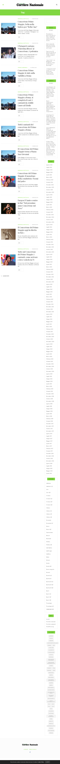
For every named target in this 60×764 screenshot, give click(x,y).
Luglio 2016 (49, 466)
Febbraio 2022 (49, 299)
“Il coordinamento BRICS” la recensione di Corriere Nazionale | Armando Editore (51, 130)
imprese (49, 670)
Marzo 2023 (49, 267)
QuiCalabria (49, 547)
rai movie (51, 711)
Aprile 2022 (49, 294)
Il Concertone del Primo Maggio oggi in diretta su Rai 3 (28, 230)
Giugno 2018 (49, 408)
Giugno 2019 (49, 379)
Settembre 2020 (50, 341)
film (54, 668)
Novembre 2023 (50, 247)
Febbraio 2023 (49, 269)
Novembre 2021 (50, 306)
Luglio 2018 (49, 406)
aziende (51, 636)
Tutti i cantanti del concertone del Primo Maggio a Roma (27, 127)
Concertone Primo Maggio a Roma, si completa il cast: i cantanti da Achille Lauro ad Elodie (26, 100)
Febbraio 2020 (49, 359)
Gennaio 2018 (49, 421)
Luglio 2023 (49, 257)
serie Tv (51, 721)
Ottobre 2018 (49, 398)
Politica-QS (49, 544)
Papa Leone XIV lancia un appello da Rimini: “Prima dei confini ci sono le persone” (51, 54)
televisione (51, 730)
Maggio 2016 (49, 471)
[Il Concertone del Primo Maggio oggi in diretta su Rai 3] (8, 234)
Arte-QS (48, 492)
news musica (51, 687)
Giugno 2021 (49, 319)
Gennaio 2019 (49, 391)
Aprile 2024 (49, 234)
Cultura (48, 508)
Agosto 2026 (49, 165)
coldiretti (51, 650)
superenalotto (51, 725)
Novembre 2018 (50, 396)
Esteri (47, 526)
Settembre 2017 (50, 431)
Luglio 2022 (49, 286)
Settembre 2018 (50, 401)
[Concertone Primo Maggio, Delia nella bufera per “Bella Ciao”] (8, 28)
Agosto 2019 (49, 374)
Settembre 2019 (50, 371)
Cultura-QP (49, 514)
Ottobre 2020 (49, 339)
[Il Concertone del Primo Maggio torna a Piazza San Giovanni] (8, 155)
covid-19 (51, 654)
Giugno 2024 (49, 229)
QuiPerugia (49, 551)
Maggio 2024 (49, 232)
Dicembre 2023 (49, 244)
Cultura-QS (49, 517)
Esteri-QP (48, 529)
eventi (51, 665)
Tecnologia (49, 603)
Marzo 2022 (49, 296)
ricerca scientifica (51, 716)
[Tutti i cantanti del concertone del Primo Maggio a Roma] (8, 131)
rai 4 (53, 706)
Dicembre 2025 (50, 184)
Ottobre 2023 (49, 249)
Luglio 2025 (49, 197)
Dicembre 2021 (49, 304)
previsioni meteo (51, 696)
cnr (54, 645)
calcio (51, 638)
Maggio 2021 (49, 321)
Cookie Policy (41, 762)
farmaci (49, 668)
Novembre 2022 (50, 276)
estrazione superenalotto (51, 663)
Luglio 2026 (49, 167)
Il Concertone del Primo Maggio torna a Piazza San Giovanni (28, 152)
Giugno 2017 (49, 438)
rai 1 (49, 704)
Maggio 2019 (49, 381)
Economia (48, 520)
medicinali (51, 672)
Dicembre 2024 (50, 214)
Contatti (26, 749)
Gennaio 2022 (49, 301)
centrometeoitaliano (52, 643)
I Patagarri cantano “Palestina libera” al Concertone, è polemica (28, 49)
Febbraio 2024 (49, 239)
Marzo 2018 (49, 416)
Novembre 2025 (50, 187)
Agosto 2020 (49, 344)
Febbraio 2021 (49, 329)
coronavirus (51, 652)
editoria (51, 657)
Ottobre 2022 (49, 279)
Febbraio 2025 (49, 209)
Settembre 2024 (50, 222)
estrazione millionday (51, 660)
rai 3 (49, 706)
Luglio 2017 (49, 436)
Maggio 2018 (49, 411)
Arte (47, 489)
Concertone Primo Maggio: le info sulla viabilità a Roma (26, 73)
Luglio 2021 (49, 316)
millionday (51, 677)
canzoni (51, 640)
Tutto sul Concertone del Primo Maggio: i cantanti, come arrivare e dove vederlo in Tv (28, 255)
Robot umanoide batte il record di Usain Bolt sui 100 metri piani (50, 46)
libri (54, 670)
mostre (51, 682)
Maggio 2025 (49, 202)
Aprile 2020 (49, 354)
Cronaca (20, 67)
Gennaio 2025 (49, 212)
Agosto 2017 (49, 433)
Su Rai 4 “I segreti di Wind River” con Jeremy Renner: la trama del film (50, 152)
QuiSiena (48, 554)
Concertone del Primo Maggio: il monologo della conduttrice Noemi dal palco (28, 177)
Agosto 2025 (49, 194)
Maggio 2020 (49, 351)
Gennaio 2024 (49, 242)
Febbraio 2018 (49, 418)
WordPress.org (50, 626)
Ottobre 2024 (49, 219)
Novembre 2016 (50, 456)
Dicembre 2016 (49, 453)
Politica (48, 541)
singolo (51, 723)
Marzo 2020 (49, 356)
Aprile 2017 (49, 443)
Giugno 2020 (49, 349)
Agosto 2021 (49, 314)
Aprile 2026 (49, 174)
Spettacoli (26, 18)
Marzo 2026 (49, 177)
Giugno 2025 (49, 199)
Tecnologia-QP (50, 606)
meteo (51, 675)
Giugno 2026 (49, 170)
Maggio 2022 (49, 291)
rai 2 (53, 704)
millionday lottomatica (51, 680)
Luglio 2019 (49, 376)
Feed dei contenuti (50, 621)
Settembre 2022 (50, 281)
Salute (47, 557)
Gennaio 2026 (49, 182)
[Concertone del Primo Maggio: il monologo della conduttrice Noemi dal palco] (8, 181)
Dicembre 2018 (49, 393)
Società (48, 572)
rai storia (51, 713)
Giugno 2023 (49, 259)
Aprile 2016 (49, 473)
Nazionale (20, 18)
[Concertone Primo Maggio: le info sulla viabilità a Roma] (8, 77)
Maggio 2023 (49, 262)
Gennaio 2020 (49, 361)
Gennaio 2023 (49, 272)
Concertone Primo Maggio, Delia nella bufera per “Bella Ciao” (27, 24)
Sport (47, 591)
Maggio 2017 (49, 441)
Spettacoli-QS (49, 587)
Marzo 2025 (49, 207)
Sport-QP (48, 597)
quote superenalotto (51, 701)
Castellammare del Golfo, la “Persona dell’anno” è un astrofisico (50, 89)
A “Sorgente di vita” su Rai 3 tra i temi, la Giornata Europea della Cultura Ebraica (51, 71)
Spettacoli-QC (49, 581)
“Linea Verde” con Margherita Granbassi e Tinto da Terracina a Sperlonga (50, 62)
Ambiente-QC (49, 486)
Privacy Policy (32, 749)
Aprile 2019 (49, 383)
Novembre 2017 (50, 426)
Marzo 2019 (49, 386)
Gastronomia (49, 532)
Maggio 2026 (49, 172)
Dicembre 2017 (49, 423)
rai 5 (51, 708)
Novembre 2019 (50, 366)
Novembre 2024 (50, 217)
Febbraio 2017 (49, 448)
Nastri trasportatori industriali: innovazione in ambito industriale (50, 103)
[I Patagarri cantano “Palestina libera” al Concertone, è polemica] (8, 52)
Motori (48, 535)
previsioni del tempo (51, 693)
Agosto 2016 (49, 463)
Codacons (51, 647)
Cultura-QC (49, 511)
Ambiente (48, 483)
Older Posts (6, 275)
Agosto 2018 (49, 403)
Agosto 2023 (49, 254)
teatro (51, 728)
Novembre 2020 (50, 336)
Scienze (48, 560)
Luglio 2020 (49, 346)
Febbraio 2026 (49, 179)
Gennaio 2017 (49, 451)
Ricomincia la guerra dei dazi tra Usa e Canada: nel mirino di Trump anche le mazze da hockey (50, 37)
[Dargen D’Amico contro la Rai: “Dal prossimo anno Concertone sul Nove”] (8, 208)
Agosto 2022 (49, 284)
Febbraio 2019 (49, 388)
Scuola (47, 563)
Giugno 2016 (49, 468)
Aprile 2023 (49, 264)
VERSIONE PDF (50, 609)
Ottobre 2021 (49, 309)
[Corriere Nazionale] (30, 4)
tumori (51, 732)
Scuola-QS (48, 566)
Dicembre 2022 (49, 274)
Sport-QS (48, 600)
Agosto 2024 (49, 224)
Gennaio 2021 (49, 331)
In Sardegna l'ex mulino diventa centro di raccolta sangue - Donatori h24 (50, 117)
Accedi (47, 619)
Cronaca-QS (49, 504)
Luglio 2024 (49, 227)
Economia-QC (49, 523)
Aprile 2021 (49, 324)
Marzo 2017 (49, 446)
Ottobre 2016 (49, 458)
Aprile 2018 (49, 413)
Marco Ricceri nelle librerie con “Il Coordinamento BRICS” (51, 136)
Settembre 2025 (50, 192)
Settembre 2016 (50, 461)
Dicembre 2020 (50, 334)
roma (51, 718)
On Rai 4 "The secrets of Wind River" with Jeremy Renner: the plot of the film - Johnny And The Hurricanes (51, 145)
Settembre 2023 (50, 252)
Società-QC (49, 575)
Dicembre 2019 (49, 364)
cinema (49, 645)
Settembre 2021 (50, 311)
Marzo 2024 (49, 237)
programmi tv (51, 698)
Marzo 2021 (49, 326)
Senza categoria (50, 569)
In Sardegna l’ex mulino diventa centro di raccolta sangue (50, 122)
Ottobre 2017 (49, 428)
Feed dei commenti (51, 624)
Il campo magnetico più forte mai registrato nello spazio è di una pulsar (50, 94)
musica (51, 685)
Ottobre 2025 (49, 189)
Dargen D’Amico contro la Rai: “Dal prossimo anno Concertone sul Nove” (28, 204)
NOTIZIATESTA (51, 689)
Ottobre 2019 (49, 369)
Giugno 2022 (49, 289)
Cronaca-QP (49, 501)
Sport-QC (48, 594)
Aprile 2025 (49, 204)
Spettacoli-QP (49, 584)
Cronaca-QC (49, 498)
